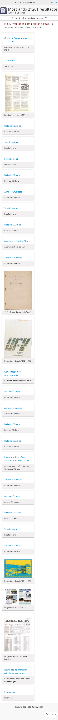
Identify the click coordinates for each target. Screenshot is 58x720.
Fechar (54, 2)
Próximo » (51, 714)
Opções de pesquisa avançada (29, 18)
